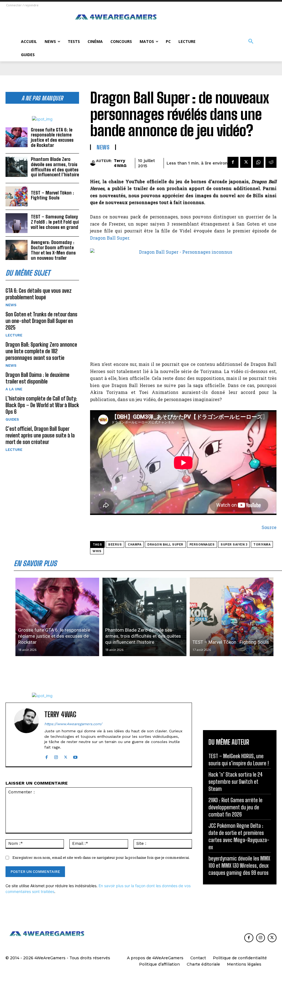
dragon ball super (165, 544)
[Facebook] (232, 162)
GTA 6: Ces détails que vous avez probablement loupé (39, 293)
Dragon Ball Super (109, 238)
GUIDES (12, 419)
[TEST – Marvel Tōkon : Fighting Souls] (17, 196)
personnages (202, 544)
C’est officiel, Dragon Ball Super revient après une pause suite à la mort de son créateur (40, 435)
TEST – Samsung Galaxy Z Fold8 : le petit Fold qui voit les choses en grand (55, 222)
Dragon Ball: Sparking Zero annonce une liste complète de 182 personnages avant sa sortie (41, 351)
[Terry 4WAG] (93, 163)
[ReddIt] (270, 162)
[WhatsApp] (258, 162)
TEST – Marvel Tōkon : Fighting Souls (52, 195)
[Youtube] (75, 756)
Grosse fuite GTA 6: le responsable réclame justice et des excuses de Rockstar (52, 137)
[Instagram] (56, 756)
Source (269, 527)
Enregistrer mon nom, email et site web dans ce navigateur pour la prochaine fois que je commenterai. (101, 857)
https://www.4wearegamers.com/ (73, 724)
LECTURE (14, 335)
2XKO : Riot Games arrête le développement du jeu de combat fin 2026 (235, 807)
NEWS (11, 305)
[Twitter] (245, 162)
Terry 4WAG (120, 163)
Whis (97, 551)
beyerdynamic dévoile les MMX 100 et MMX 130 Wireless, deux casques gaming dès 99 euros (239, 865)
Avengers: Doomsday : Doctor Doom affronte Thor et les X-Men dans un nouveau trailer (53, 250)
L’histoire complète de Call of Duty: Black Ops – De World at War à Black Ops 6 (42, 405)
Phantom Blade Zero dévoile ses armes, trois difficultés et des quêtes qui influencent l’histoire (55, 166)
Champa (134, 544)
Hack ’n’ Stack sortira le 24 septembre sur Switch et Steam (235, 781)
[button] (250, 41)
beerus (115, 544)
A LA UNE (14, 389)
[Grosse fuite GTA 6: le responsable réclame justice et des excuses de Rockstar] (17, 137)
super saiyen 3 (234, 544)
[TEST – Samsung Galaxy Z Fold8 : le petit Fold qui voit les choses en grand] (17, 223)
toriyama (261, 544)
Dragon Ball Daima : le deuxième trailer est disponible (37, 378)
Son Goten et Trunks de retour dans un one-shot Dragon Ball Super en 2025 (41, 321)
